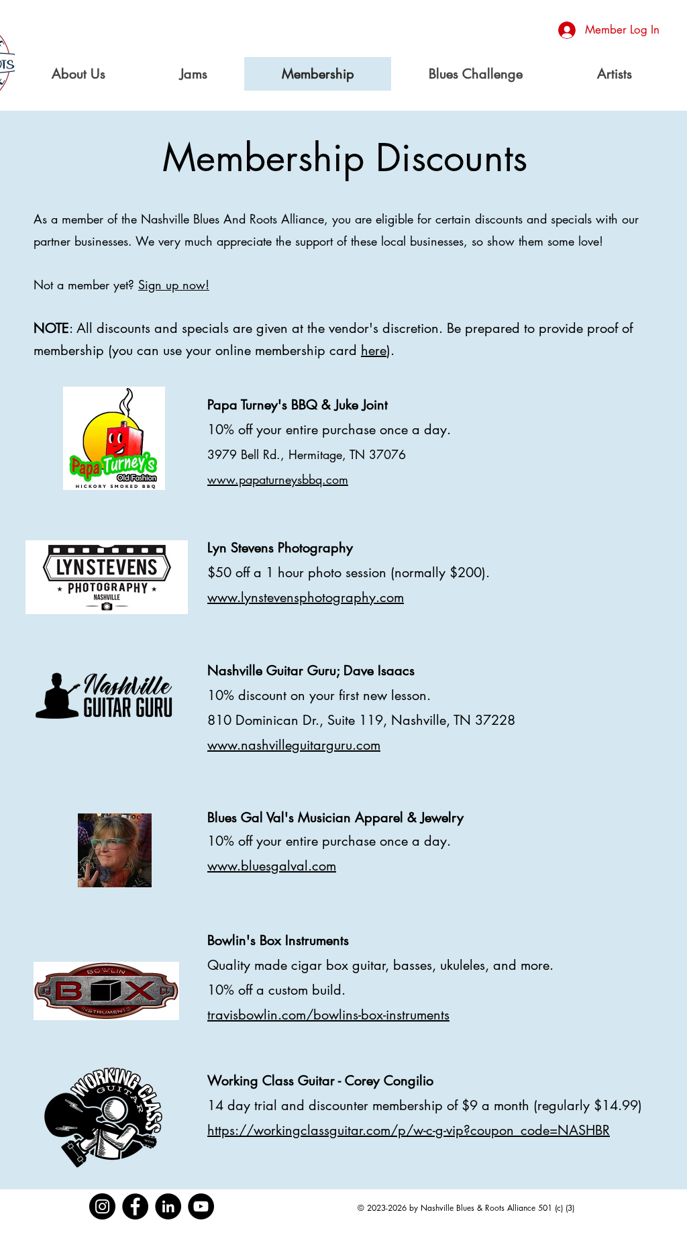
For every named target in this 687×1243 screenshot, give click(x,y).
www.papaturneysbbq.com (277, 479)
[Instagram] (102, 1206)
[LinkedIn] (168, 1206)
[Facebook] (135, 1206)
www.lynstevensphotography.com (305, 597)
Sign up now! (173, 285)
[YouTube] (201, 1206)
